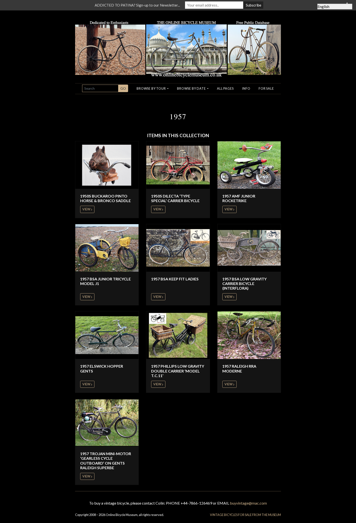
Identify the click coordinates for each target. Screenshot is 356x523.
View (86, 209)
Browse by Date (191, 88)
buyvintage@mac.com (248, 503)
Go (123, 88)
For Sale (266, 88)
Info (246, 88)
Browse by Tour (151, 88)
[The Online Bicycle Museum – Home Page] (178, 43)
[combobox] (100, 88)
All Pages (225, 88)
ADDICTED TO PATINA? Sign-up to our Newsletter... (137, 5)
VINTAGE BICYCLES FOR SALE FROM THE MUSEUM (245, 515)
